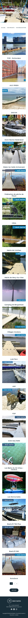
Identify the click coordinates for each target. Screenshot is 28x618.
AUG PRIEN (14, 85)
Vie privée (12, 615)
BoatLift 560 (14, 551)
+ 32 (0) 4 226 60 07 (15, 605)
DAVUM (14, 113)
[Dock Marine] (6, 2)
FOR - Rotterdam (14, 58)
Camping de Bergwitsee (14, 305)
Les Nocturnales (14, 497)
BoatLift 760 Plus (14, 524)
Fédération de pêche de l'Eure (14, 195)
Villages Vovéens (14, 332)
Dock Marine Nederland (14, 140)
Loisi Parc (14, 359)
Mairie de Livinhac (14, 250)
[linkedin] (14, 609)
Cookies (16, 615)
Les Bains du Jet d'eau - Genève (14, 469)
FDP (14, 413)
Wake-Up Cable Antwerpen (14, 167)
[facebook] (11, 609)
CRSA (14, 223)
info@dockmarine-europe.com (15, 606)
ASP (14, 386)
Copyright (4, 613)
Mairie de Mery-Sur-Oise (14, 277)
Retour (14, 590)
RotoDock (14, 578)
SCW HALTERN (14, 441)
